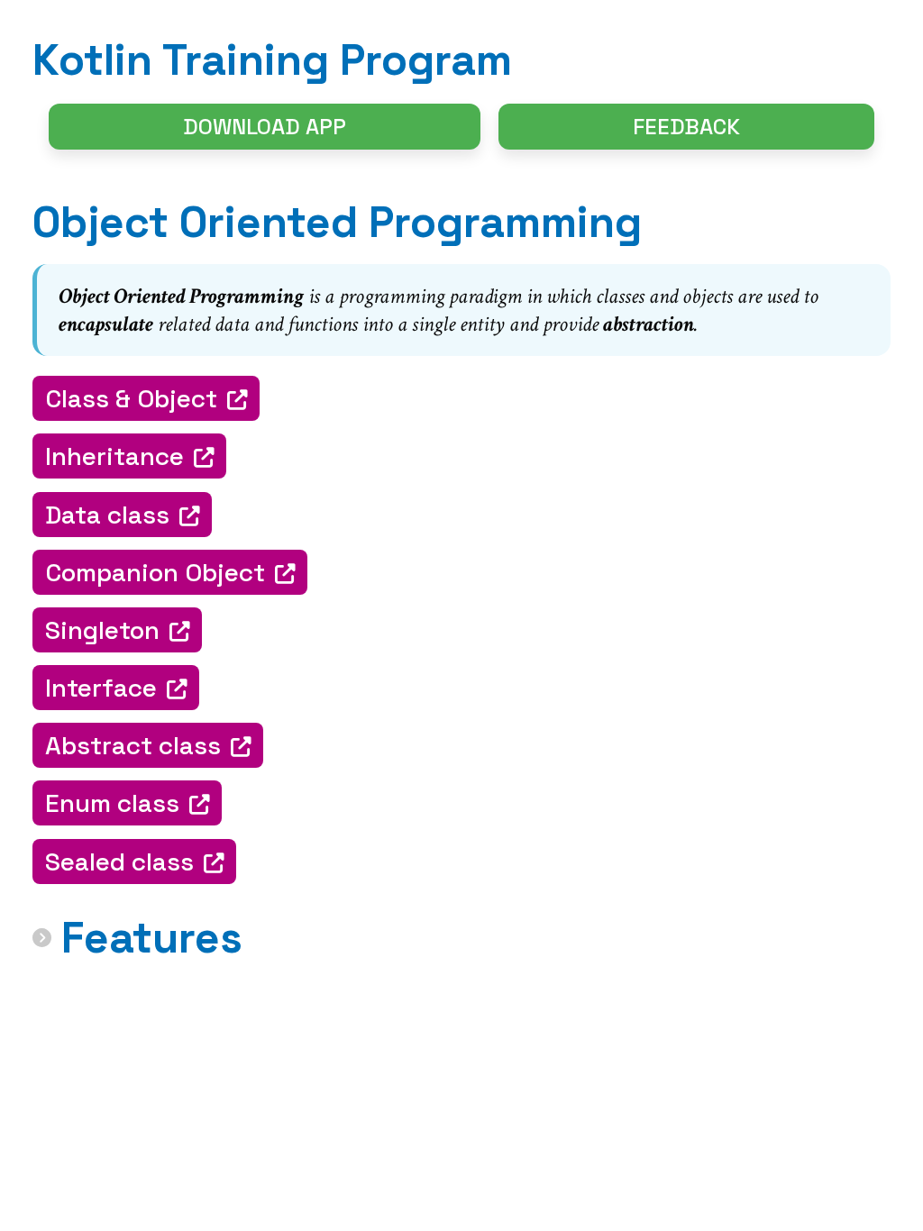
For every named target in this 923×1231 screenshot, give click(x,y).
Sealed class (119, 861)
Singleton (102, 630)
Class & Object (131, 398)
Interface (101, 687)
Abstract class (133, 745)
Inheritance (114, 456)
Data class (107, 514)
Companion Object (155, 572)
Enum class (112, 803)
